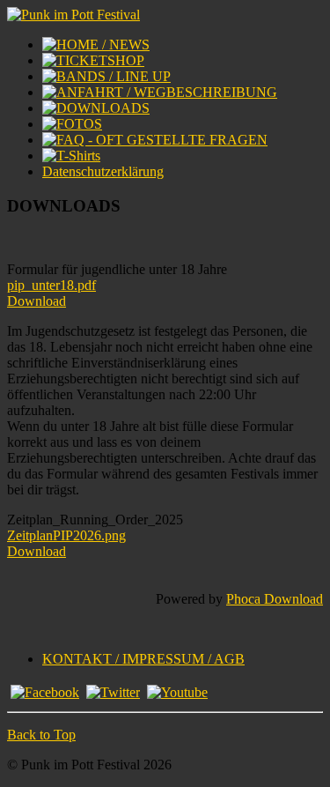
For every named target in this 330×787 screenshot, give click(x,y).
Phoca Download (274, 598)
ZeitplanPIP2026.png (66, 535)
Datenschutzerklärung (103, 171)
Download (36, 300)
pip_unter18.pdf (51, 285)
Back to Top (41, 734)
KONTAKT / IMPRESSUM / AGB (143, 658)
